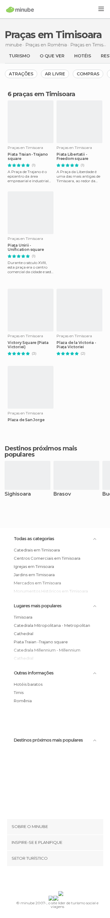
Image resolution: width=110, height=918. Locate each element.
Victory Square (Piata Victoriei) (28, 345)
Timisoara (23, 617)
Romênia (23, 700)
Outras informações (33, 673)
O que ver (52, 56)
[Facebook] (45, 879)
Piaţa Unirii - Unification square (26, 247)
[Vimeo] (61, 879)
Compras (88, 74)
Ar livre (55, 74)
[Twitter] (53, 879)
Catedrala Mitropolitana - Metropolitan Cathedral (52, 629)
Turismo (19, 56)
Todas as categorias (34, 538)
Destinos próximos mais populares (41, 451)
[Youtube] (69, 879)
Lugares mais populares (37, 606)
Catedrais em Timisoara (37, 550)
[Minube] (20, 9)
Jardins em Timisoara (34, 574)
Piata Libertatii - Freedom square (72, 156)
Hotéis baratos (28, 684)
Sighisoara (18, 494)
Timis (19, 692)
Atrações (21, 74)
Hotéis (82, 56)
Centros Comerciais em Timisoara (47, 558)
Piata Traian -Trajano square (28, 156)
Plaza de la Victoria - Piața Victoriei (76, 345)
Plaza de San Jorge (26, 420)
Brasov (62, 494)
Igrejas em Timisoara (34, 566)
